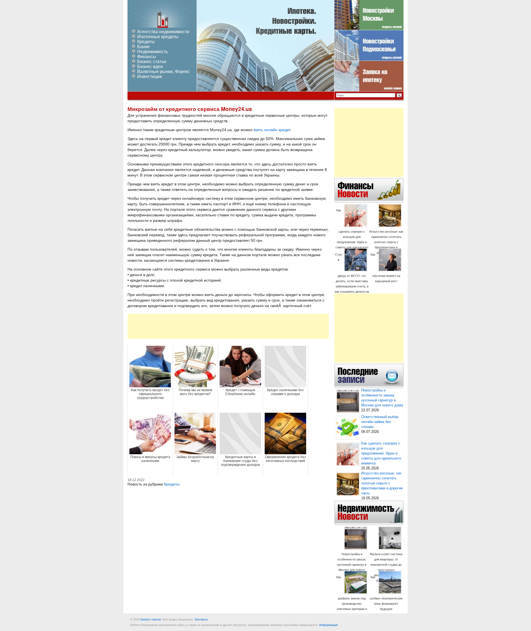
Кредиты (146, 41)
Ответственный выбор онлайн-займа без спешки (379, 422)
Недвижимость (152, 51)
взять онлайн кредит (272, 130)
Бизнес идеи (150, 66)
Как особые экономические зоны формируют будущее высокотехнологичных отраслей (386, 598)
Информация (328, 625)
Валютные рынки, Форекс (163, 71)
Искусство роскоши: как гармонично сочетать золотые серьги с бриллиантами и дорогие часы (386, 242)
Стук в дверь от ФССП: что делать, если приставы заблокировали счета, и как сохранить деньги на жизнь (352, 275)
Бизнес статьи (151, 61)
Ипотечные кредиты (157, 36)
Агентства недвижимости (163, 31)
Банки (143, 46)
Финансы (146, 56)
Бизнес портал (150, 619)
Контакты (201, 619)
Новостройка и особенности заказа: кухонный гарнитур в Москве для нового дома (351, 564)
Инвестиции (149, 76)
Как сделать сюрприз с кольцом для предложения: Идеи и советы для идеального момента (351, 231)
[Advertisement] (228, 326)
